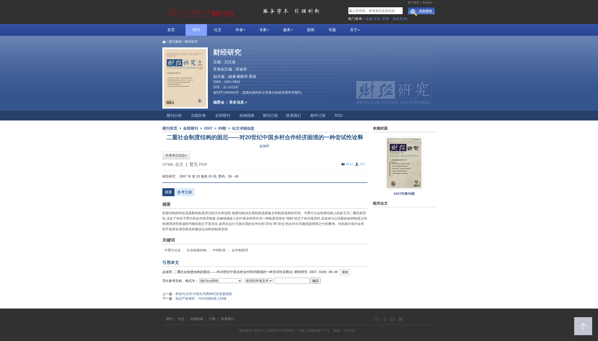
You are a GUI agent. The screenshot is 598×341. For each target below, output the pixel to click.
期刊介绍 (174, 115)
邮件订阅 (317, 115)
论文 (217, 30)
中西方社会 (172, 250)
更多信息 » (238, 102)
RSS (339, 115)
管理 (385, 19)
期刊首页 (169, 128)
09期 (222, 128)
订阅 (212, 319)
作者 (239, 30)
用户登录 (413, 2)
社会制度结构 (196, 250)
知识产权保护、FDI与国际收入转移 (201, 298)
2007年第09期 (404, 193)
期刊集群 (175, 41)
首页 (171, 30)
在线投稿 (196, 319)
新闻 (310, 30)
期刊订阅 (270, 115)
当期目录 (198, 115)
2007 (208, 128)
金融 (369, 19)
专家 (263, 30)
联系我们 (293, 115)
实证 (377, 19)
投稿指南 (246, 115)
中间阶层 (219, 250)
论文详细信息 (243, 128)
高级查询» (400, 19)
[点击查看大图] (404, 163)
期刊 (196, 30)
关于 (353, 30)
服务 (287, 30)
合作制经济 (240, 250)
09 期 (212, 176)
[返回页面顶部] (583, 326)
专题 (332, 30)
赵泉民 (264, 146)
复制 (345, 272)
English (427, 2)
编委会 (218, 102)
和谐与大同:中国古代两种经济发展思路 (203, 294)
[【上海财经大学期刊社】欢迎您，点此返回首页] (202, 12)
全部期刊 (222, 115)
